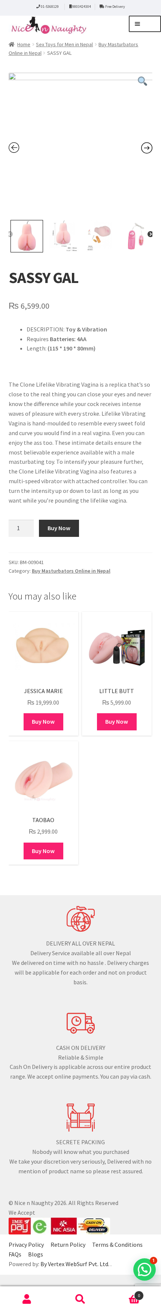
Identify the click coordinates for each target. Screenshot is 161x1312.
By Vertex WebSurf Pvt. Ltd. (75, 1264)
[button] (144, 1269)
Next (150, 234)
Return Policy (68, 1244)
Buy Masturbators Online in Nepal (71, 570)
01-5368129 (50, 6)
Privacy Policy (26, 1244)
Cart (123, 1292)
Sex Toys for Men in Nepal (64, 44)
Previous (9, 234)
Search (80, 1299)
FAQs (15, 1254)
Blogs (35, 1254)
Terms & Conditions (117, 1244)
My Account (27, 1299)
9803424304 (81, 6)
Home (23, 44)
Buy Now (59, 528)
